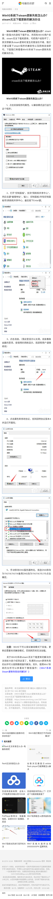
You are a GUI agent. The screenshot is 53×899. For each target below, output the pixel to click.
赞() (33, 23)
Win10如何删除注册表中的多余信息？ (13, 734)
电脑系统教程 (7, 9)
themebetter (36, 861)
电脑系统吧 (26, 3)
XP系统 (34, 895)
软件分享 (49, 895)
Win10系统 (19, 896)
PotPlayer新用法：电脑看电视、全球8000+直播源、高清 (14, 819)
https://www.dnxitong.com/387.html (30, 699)
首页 (3, 893)
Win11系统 (26, 896)
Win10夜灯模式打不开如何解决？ (40, 734)
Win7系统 (11, 895)
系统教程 (41, 895)
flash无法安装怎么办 (11, 763)
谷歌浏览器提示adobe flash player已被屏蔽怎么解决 (39, 766)
